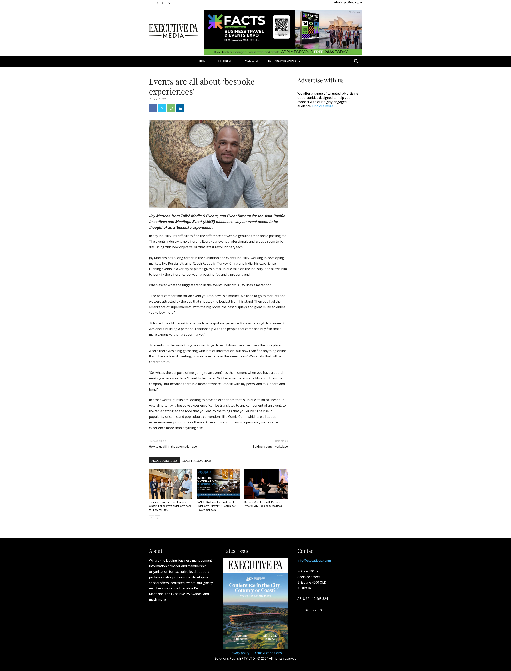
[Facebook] (151, 3)
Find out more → (324, 106)
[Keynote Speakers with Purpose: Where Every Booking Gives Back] (266, 484)
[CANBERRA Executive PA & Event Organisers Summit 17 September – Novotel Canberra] (218, 484)
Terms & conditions (267, 653)
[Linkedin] (163, 3)
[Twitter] (169, 3)
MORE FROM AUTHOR (196, 460)
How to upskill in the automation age (173, 446)
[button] (356, 61)
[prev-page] (151, 517)
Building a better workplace (270, 446)
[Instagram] (157, 3)
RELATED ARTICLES (164, 460)
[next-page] (157, 517)
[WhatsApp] (171, 108)
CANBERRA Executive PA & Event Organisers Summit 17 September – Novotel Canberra (217, 506)
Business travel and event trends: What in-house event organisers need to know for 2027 (170, 506)
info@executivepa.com (347, 2)
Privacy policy (239, 653)
